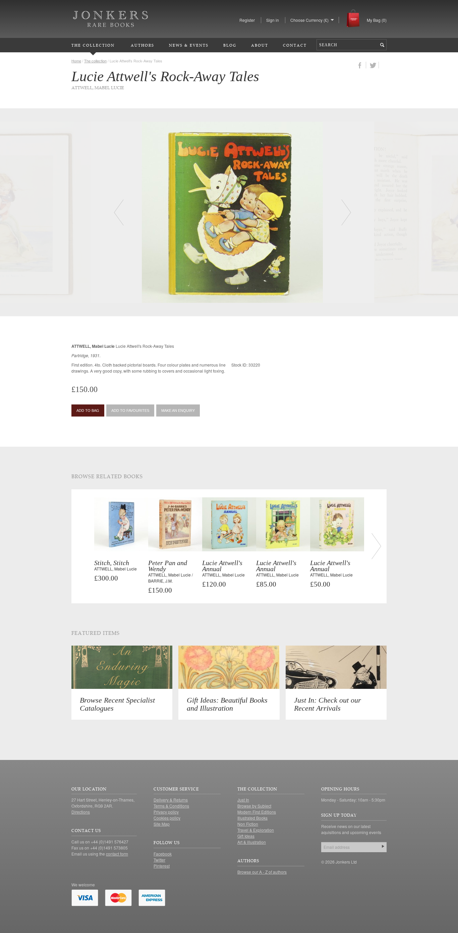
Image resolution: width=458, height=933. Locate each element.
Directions (80, 812)
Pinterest (162, 866)
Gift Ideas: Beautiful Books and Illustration (227, 704)
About (259, 45)
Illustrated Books (252, 818)
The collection (95, 60)
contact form (117, 854)
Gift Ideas (245, 836)
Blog (229, 45)
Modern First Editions (256, 812)
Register (247, 20)
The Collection (93, 45)
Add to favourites (130, 410)
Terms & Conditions (171, 806)
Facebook (163, 854)
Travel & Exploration (255, 830)
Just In (243, 800)
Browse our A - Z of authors (262, 872)
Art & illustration (251, 842)
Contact (295, 45)
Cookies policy (167, 818)
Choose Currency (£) (309, 20)
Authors (142, 45)
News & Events (189, 45)
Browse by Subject (254, 806)
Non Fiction (247, 824)
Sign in (272, 20)
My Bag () (377, 20)
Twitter (159, 860)
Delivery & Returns (171, 800)
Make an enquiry (178, 410)
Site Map (162, 824)
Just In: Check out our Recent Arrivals (327, 704)
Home (76, 60)
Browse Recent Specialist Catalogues (117, 704)
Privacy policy (166, 812)
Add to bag (87, 410)
